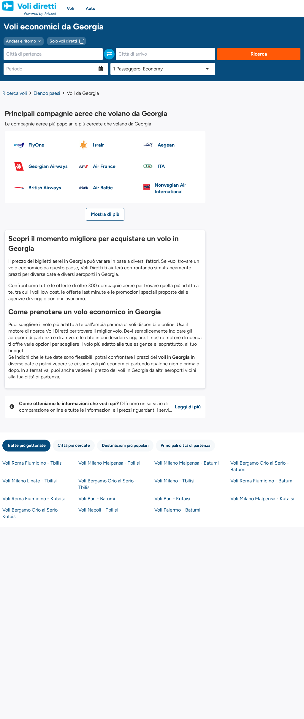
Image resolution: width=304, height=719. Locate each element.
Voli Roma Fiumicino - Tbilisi (32, 463)
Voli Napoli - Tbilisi (98, 510)
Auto (90, 8)
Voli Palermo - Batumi (177, 510)
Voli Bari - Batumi (96, 498)
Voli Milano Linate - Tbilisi (29, 481)
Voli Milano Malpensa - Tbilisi (109, 463)
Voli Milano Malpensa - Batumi (186, 463)
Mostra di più (105, 214)
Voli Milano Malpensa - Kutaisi (262, 498)
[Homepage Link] (29, 6)
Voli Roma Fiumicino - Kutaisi (33, 498)
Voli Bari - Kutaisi (172, 498)
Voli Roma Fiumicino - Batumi (262, 481)
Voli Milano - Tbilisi (174, 481)
